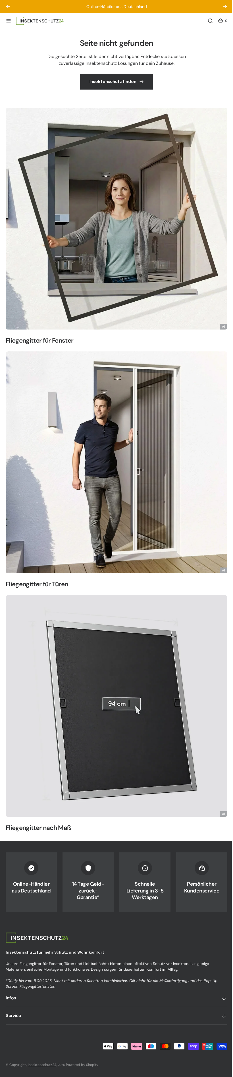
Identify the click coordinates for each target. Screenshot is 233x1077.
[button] (8, 21)
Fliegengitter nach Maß (38, 828)
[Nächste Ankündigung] (221, 6)
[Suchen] (206, 21)
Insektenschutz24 (42, 1064)
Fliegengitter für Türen (37, 588)
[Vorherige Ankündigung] (8, 6)
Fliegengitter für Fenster (39, 349)
